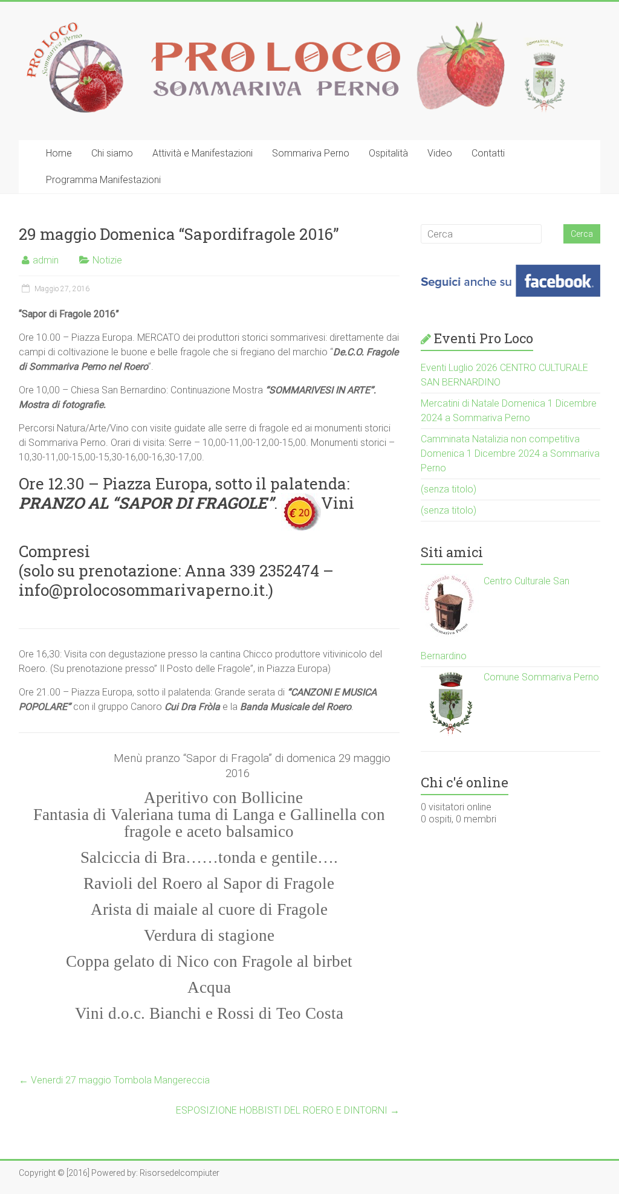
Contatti (488, 153)
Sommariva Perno (310, 153)
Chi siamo (112, 153)
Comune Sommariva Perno (540, 677)
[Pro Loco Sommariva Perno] (296, 25)
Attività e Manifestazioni (202, 153)
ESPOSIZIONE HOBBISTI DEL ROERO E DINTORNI (288, 1110)
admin (46, 260)
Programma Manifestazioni (103, 180)
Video (439, 153)
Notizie (107, 260)
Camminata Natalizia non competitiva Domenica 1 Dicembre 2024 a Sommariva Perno (510, 453)
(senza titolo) (448, 489)
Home (59, 153)
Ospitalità (388, 153)
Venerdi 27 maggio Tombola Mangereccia (114, 1080)
